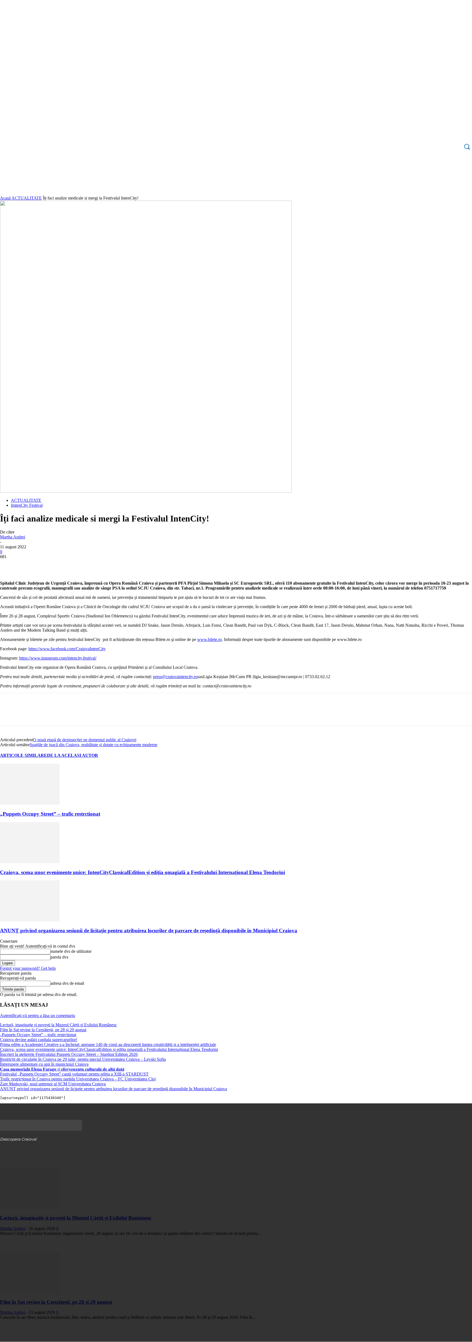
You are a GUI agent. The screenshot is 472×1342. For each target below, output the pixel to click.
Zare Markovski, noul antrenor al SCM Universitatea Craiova (53, 1084)
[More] (88, 565)
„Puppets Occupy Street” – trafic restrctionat (50, 814)
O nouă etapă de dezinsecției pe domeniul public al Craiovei (84, 739)
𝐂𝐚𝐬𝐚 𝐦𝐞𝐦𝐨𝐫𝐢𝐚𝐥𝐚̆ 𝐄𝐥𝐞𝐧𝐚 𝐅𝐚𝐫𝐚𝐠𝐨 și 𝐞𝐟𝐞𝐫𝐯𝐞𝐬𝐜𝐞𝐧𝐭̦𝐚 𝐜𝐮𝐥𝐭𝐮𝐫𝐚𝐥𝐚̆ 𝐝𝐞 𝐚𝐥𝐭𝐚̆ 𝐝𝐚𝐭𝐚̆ (62, 1069)
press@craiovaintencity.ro (175, 676)
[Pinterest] (48, 564)
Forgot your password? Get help (28, 968)
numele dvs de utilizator (71, 951)
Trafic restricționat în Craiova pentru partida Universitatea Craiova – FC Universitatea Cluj (78, 1079)
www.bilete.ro (209, 639)
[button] (467, 146)
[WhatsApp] (68, 564)
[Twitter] (29, 564)
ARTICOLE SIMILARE (23, 755)
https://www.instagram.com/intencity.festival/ (57, 658)
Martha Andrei (12, 537)
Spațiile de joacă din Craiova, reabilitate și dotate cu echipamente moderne (93, 744)
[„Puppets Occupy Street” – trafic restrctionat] (30, 803)
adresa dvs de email (67, 983)
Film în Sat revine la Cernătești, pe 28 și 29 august (43, 1029)
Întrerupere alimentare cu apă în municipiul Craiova (44, 1064)
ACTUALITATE (26, 198)
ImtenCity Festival (27, 505)
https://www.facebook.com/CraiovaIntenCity (67, 648)
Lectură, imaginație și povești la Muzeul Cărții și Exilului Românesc (58, 1024)
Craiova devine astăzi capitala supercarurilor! (38, 1039)
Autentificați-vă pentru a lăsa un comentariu (37, 1015)
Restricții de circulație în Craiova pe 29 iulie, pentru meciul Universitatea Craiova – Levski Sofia (83, 1059)
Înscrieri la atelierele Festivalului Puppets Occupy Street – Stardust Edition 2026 (69, 1054)
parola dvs (59, 957)
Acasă (5, 198)
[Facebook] (9, 564)
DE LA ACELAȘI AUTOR (72, 755)
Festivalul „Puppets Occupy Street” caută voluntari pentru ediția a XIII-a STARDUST (74, 1074)
